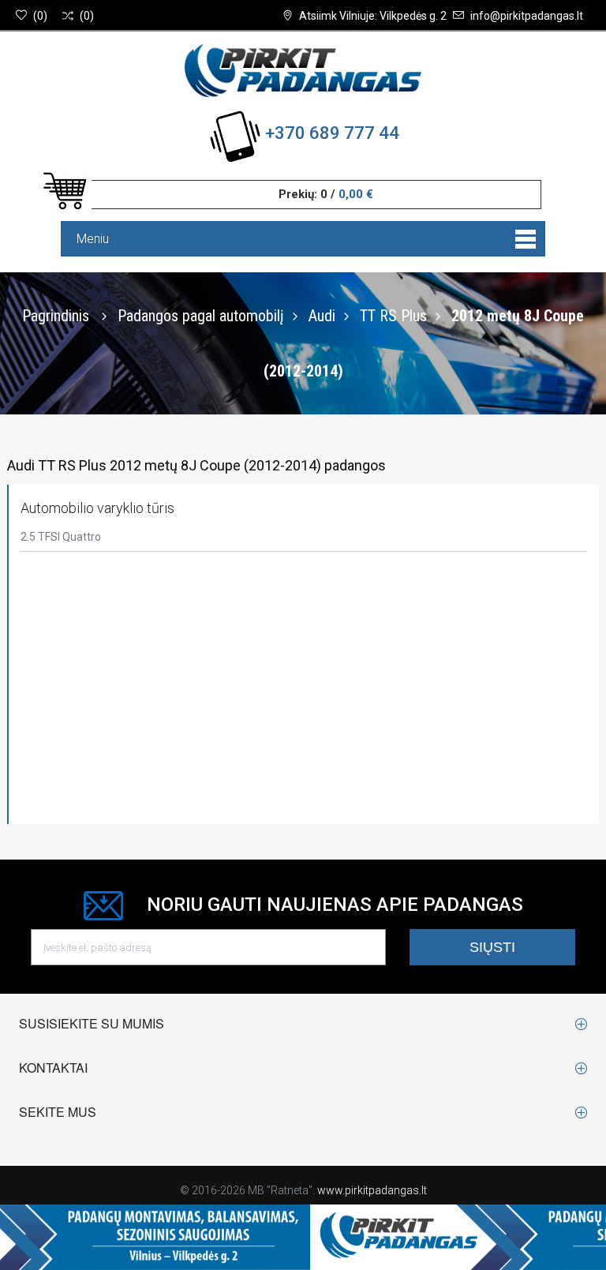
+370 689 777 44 (332, 133)
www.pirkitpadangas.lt (372, 1190)
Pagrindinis (55, 315)
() (40, 15)
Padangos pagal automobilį (201, 315)
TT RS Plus (393, 315)
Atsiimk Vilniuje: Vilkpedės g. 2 (373, 15)
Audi (322, 315)
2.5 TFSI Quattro (61, 536)
